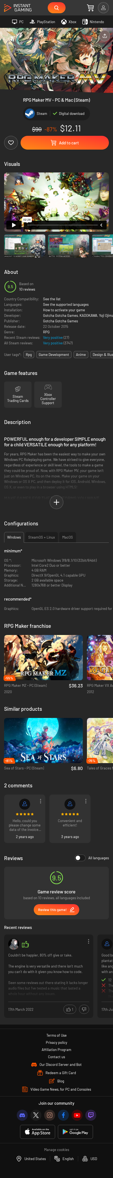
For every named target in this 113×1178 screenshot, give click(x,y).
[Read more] (48, 975)
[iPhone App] (37, 1132)
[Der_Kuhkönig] (24, 804)
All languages (98, 858)
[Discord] (22, 1115)
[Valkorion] (106, 944)
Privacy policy (56, 1042)
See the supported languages (66, 304)
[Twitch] (90, 1115)
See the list (52, 299)
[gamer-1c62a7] (69, 804)
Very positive (53, 337)
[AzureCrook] (13, 944)
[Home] (18, 8)
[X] (35, 1115)
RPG (46, 332)
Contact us (56, 1057)
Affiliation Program (56, 1049)
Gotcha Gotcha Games (60, 315)
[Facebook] (63, 1115)
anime (81, 354)
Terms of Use (56, 1035)
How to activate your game (64, 310)
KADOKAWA (88, 315)
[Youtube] (77, 1115)
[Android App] (75, 1132)
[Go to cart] (90, 8)
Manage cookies (56, 1149)
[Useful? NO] (84, 1009)
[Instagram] (49, 1115)
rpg (29, 354)
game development (54, 354)
